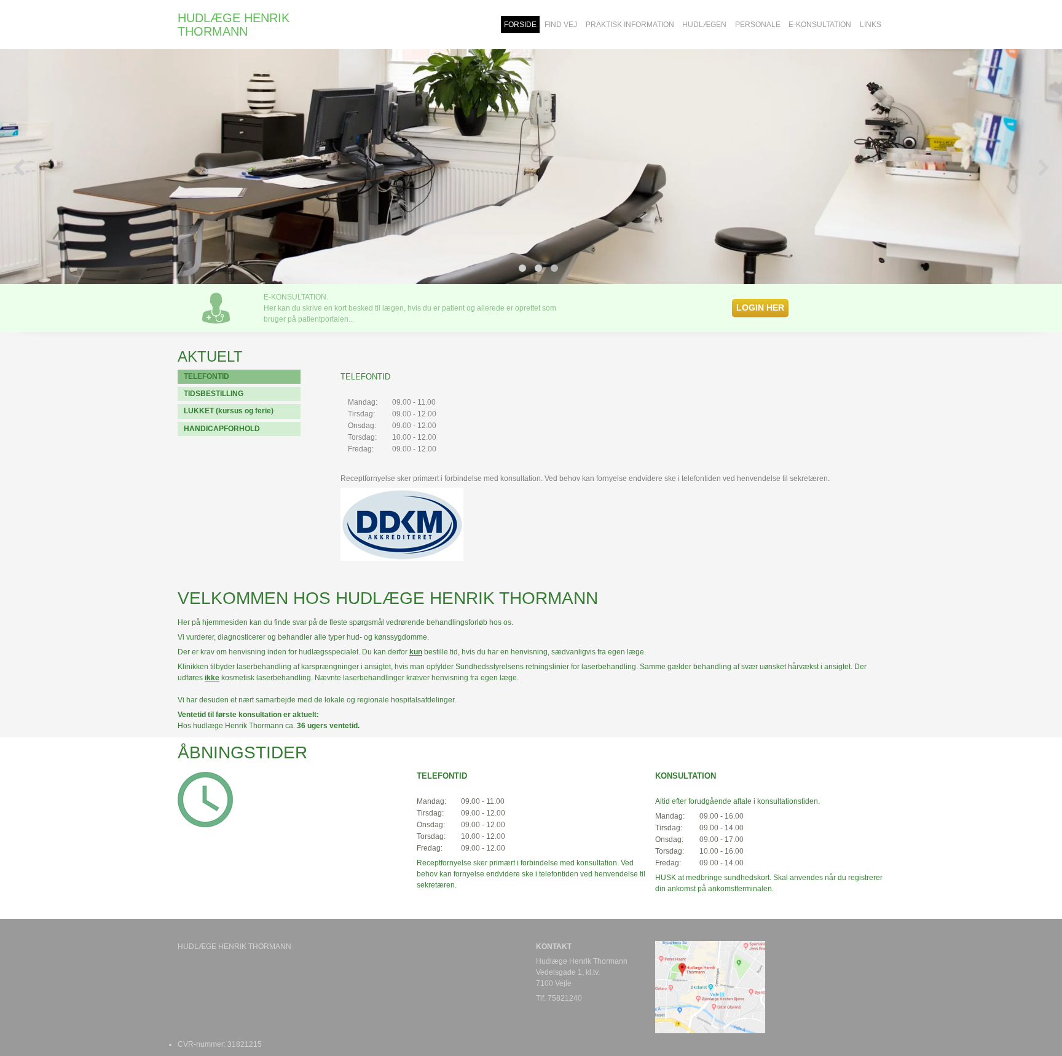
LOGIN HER (760, 307)
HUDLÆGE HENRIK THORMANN (233, 24)
